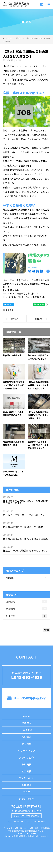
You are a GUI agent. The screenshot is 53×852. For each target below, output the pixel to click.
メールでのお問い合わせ (29, 698)
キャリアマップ (26, 750)
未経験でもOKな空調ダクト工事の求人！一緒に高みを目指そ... (14, 385)
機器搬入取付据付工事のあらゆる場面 (23, 527)
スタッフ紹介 (26, 757)
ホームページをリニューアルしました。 (24, 515)
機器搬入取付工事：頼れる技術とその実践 (25, 538)
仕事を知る (26, 730)
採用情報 (27, 737)
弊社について (26, 778)
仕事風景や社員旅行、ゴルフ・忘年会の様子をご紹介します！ (26, 502)
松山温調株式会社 (26, 806)
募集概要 (27, 764)
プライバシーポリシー (26, 833)
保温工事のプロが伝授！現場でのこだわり (25, 550)
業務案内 (27, 723)
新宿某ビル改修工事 (12, 355)
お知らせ (19, 60)
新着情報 (25, 608)
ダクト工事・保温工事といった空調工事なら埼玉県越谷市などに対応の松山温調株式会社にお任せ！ (26, 829)
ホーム (26, 716)
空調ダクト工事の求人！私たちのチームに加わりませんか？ (38, 445)
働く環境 (27, 744)
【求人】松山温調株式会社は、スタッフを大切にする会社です (38, 385)
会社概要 (27, 785)
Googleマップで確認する (26, 815)
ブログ (26, 792)
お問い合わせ (26, 799)
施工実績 (25, 616)
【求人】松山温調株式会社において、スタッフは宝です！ (38, 415)
